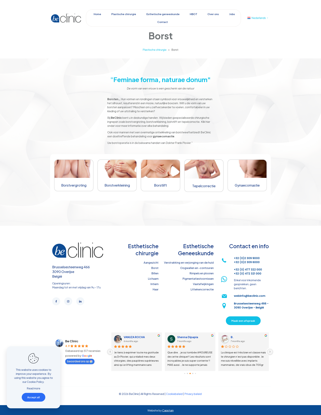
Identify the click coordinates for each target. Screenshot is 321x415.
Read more (33, 388)
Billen (154, 273)
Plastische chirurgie (155, 49)
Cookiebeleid (174, 394)
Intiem (154, 284)
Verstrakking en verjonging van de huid (189, 262)
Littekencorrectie (202, 289)
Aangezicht (151, 262)
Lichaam (153, 278)
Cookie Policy (35, 382)
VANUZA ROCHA (134, 337)
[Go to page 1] (187, 373)
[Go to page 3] (192, 373)
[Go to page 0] (184, 373)
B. (232, 337)
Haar (155, 289)
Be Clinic (71, 341)
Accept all (33, 397)
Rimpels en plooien (202, 273)
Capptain (168, 410)
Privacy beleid (193, 394)
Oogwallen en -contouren (197, 268)
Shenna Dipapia (187, 337)
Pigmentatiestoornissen (198, 278)
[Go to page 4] (195, 373)
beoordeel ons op (78, 361)
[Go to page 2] (190, 373)
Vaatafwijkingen (203, 284)
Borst (154, 268)
